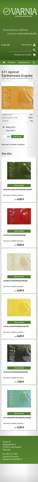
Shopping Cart (24, 62)
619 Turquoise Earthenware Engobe (17, 418)
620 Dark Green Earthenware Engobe (17, 189)
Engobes (13, 78)
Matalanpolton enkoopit (25, 78)
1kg (7, 130)
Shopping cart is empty (22, 55)
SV (5, 45)
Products (11, 62)
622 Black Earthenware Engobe (15, 372)
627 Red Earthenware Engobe (14, 235)
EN (8, 45)
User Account (26, 45)
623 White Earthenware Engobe (15, 281)
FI (2, 45)
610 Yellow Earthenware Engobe (16, 326)
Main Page (5, 78)
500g (8, 127)
